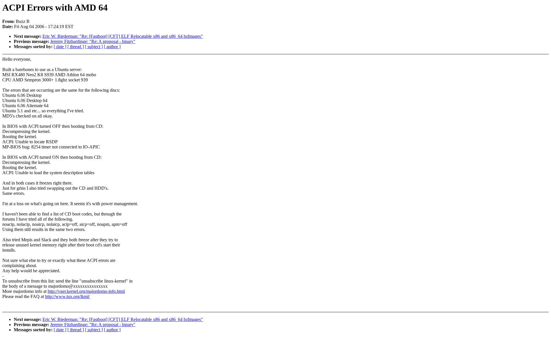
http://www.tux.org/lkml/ (67, 296)
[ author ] (112, 46)
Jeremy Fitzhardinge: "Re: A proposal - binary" (92, 41)
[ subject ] (94, 46)
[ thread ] (75, 46)
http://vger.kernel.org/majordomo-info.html (86, 291)
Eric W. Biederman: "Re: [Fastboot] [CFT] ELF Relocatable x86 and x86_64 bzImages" (122, 36)
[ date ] (60, 46)
